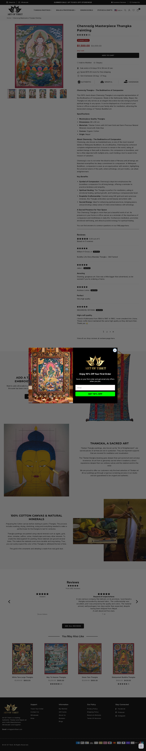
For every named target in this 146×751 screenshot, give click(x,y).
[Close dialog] (115, 350)
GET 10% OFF (95, 394)
